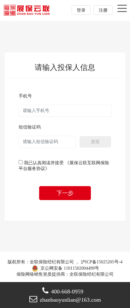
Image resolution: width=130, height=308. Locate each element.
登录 (81, 10)
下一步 (65, 193)
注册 (103, 10)
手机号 (25, 96)
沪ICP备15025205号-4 (101, 262)
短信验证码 (30, 127)
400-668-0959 (67, 291)
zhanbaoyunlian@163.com (70, 300)
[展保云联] (27, 10)
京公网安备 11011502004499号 (69, 268)
